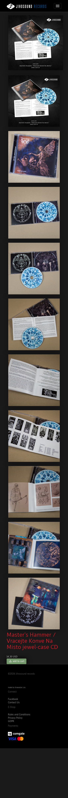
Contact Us (14, 702)
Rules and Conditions (19, 714)
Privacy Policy (15, 717)
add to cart (16, 661)
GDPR (11, 721)
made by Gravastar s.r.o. (17, 687)
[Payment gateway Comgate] (34, 734)
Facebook (13, 699)
